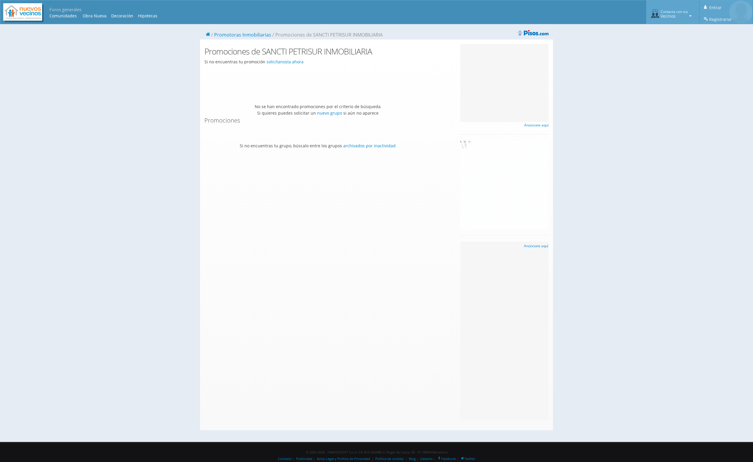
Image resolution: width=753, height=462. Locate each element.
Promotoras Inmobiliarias (242, 35)
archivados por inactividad (369, 145)
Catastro (426, 459)
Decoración (122, 16)
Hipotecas (147, 16)
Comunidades (63, 16)
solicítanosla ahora (285, 62)
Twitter (469, 459)
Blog (412, 459)
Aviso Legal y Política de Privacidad (343, 459)
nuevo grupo (329, 113)
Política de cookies (389, 459)
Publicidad (304, 459)
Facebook (448, 459)
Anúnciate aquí (536, 125)
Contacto (285, 459)
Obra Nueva (94, 16)
